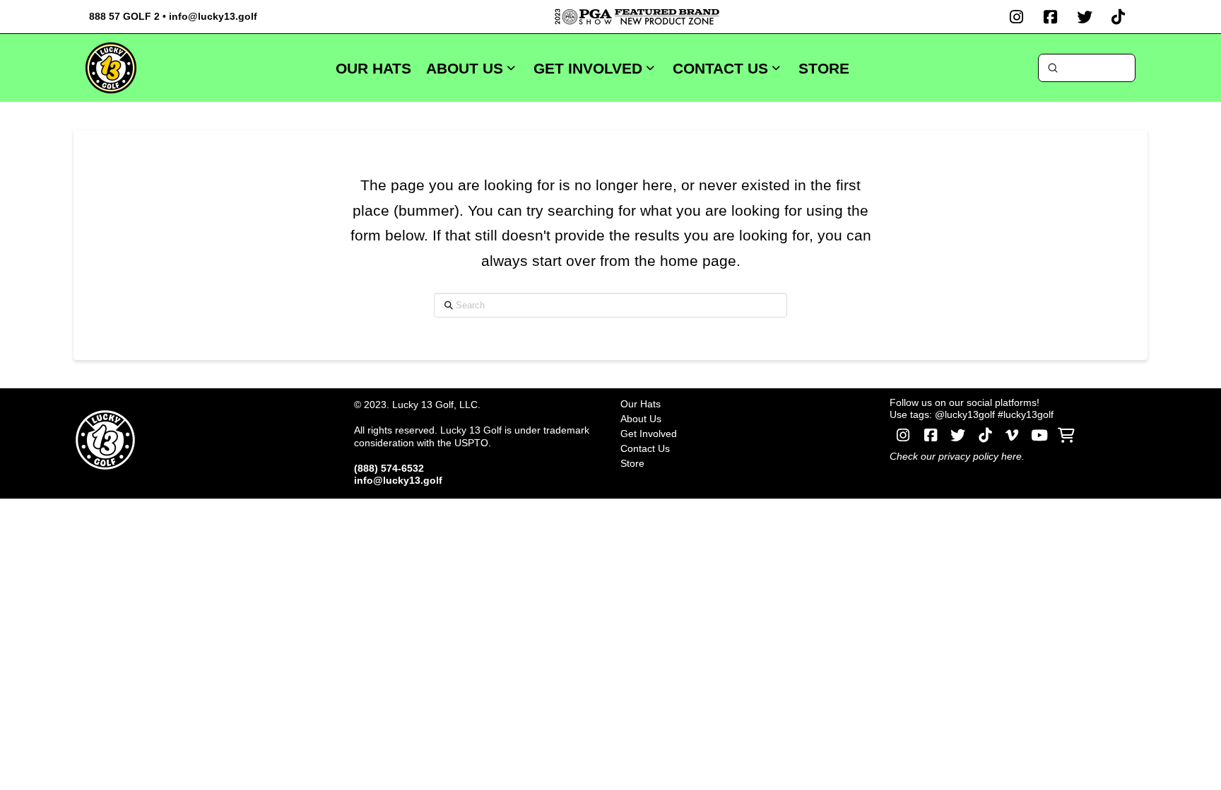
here (1011, 456)
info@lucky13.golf (213, 16)
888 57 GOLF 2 (124, 16)
